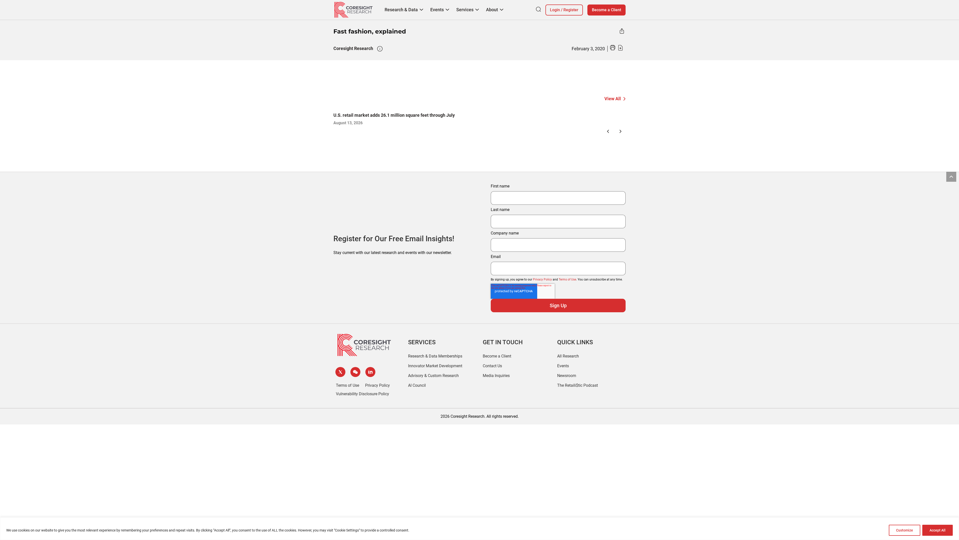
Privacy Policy (542, 279)
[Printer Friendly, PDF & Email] (616, 49)
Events (563, 366)
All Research (568, 356)
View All (612, 98)
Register (570, 10)
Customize (904, 530)
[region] (479, 528)
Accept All (938, 530)
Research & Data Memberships (435, 356)
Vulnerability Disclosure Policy (362, 394)
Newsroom (566, 375)
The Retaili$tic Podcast (577, 385)
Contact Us (492, 366)
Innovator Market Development (435, 366)
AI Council (417, 385)
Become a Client (606, 10)
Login (555, 10)
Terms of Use (567, 279)
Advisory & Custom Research (433, 375)
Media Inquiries (496, 375)
